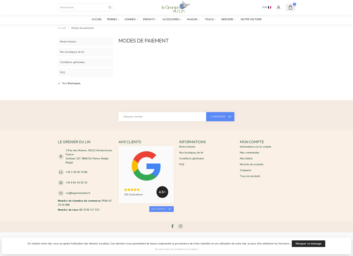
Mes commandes (249, 152)
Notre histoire (251, 19)
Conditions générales (72, 62)
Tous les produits (250, 176)
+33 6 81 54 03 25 (76, 182)
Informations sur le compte (255, 146)
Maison (192, 19)
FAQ (62, 72)
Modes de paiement (83, 28)
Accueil (97, 19)
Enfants (149, 19)
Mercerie (227, 19)
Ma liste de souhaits (251, 164)
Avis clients (158, 208)
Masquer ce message (308, 243)
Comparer (245, 170)
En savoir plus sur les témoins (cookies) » (177, 249)
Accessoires (171, 19)
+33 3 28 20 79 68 (76, 172)
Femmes (112, 19)
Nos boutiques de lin (72, 52)
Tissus (209, 19)
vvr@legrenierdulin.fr (78, 193)
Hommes (130, 19)
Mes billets (246, 158)
